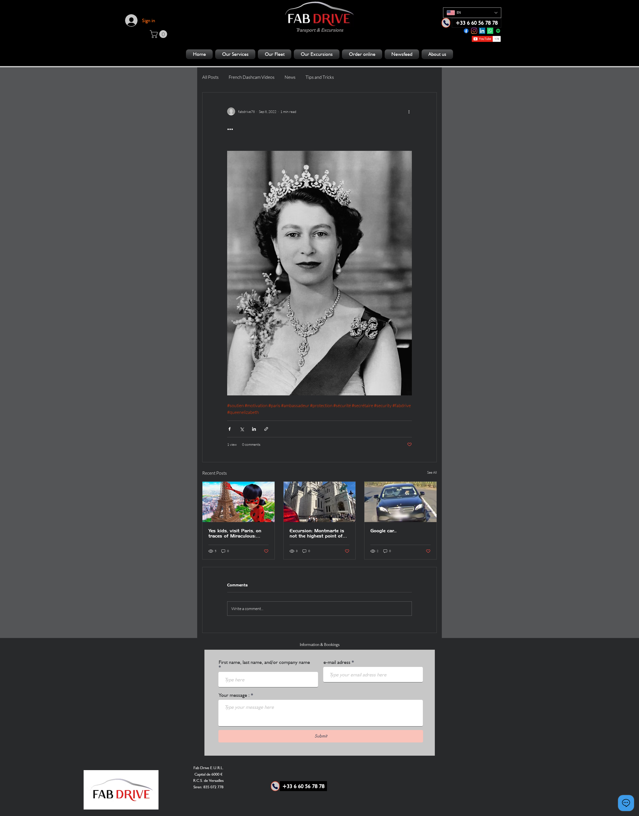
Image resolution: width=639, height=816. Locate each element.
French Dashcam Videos (252, 77)
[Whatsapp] (490, 31)
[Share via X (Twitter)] (241, 429)
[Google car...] (400, 502)
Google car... (383, 530)
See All (432, 472)
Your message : (234, 695)
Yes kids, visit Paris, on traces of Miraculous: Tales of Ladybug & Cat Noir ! (234, 533)
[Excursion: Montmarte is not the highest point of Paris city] (320, 502)
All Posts (210, 77)
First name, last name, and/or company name (264, 662)
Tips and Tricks (320, 77)
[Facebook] (466, 31)
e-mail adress (336, 662)
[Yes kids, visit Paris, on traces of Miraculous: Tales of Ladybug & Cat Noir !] (238, 502)
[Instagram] (474, 31)
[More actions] (409, 111)
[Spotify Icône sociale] (498, 31)
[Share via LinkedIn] (254, 429)
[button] (159, 34)
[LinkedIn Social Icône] (482, 31)
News (290, 77)
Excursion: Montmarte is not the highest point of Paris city (317, 533)
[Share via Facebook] (229, 429)
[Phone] (446, 23)
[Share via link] (266, 429)
